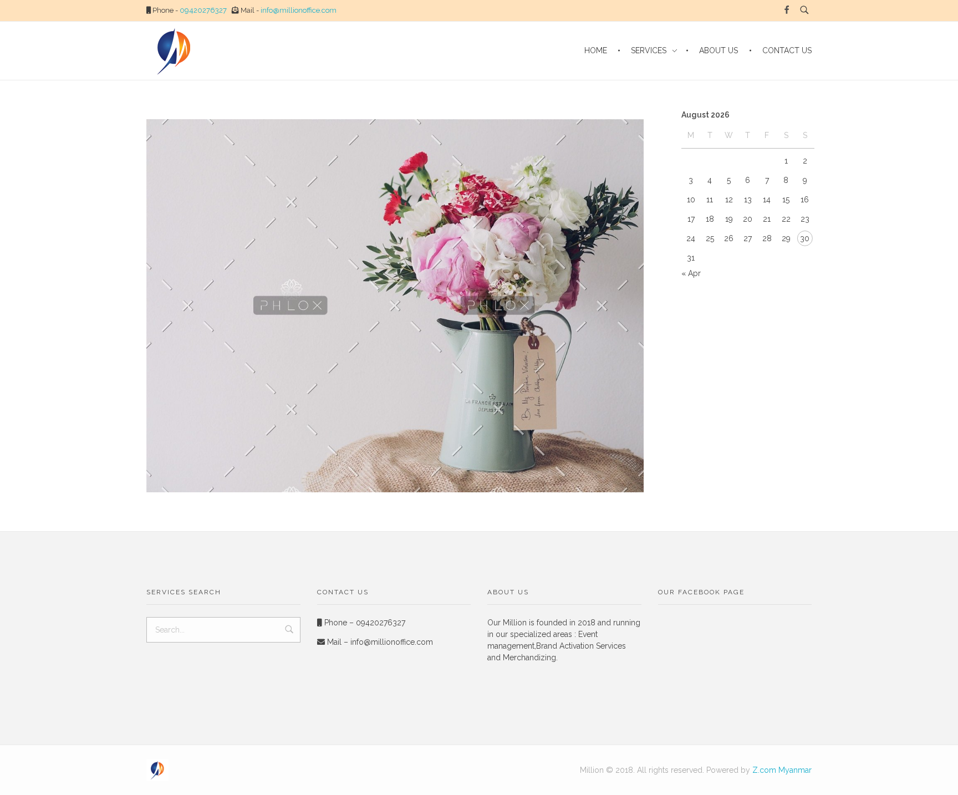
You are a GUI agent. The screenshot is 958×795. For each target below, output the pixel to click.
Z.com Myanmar (782, 770)
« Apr (691, 273)
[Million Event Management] (157, 770)
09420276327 (203, 10)
